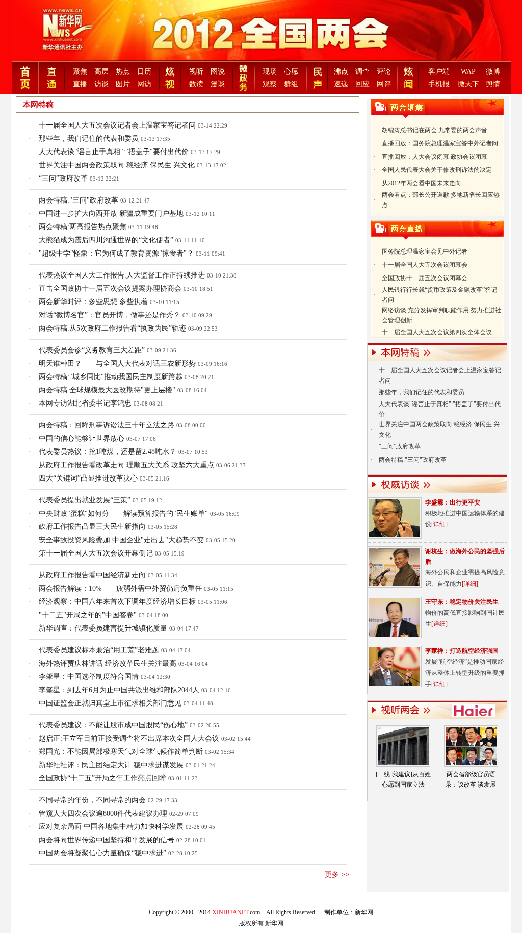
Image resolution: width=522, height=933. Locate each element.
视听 (196, 71)
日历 (144, 71)
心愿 (291, 71)
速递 (341, 84)
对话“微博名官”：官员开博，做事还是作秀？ (109, 315)
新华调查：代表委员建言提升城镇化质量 (103, 628)
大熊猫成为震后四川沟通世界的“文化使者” (106, 240)
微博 (493, 71)
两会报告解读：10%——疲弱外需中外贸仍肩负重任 (120, 588)
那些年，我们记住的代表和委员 (89, 138)
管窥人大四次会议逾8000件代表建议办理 (103, 813)
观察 (270, 84)
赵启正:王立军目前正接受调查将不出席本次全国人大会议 (130, 738)
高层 (101, 71)
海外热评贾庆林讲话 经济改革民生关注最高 (107, 663)
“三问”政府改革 (63, 178)
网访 (144, 84)
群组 (291, 84)
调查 (362, 71)
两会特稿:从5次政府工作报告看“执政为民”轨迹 (112, 328)
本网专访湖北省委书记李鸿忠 (85, 403)
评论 (384, 71)
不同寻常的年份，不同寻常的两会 (92, 800)
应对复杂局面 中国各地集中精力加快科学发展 (111, 826)
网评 (384, 84)
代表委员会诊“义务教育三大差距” (92, 350)
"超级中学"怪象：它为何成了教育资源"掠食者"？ (116, 253)
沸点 (341, 71)
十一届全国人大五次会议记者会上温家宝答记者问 (117, 125)
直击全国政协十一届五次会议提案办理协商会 (110, 288)
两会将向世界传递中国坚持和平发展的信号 (106, 840)
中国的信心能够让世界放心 (81, 438)
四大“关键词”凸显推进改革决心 (88, 478)
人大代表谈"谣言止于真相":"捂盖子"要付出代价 (114, 152)
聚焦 (80, 71)
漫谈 (218, 84)
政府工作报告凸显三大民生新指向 (92, 527)
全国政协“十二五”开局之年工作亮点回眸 (102, 778)
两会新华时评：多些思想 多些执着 (93, 302)
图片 (123, 84)
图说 (218, 71)
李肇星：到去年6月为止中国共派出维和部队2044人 (119, 690)
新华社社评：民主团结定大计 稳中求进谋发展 (111, 765)
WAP (468, 71)
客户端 (439, 71)
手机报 (439, 84)
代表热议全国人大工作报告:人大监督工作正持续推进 (122, 275)
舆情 (493, 84)
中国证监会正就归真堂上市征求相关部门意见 (110, 703)
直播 (80, 84)
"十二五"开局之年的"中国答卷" (88, 615)
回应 (362, 84)
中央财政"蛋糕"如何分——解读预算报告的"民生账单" (123, 513)
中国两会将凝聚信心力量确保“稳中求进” (102, 853)
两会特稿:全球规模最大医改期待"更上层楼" (107, 390)
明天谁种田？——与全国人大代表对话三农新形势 (117, 363)
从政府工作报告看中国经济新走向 (92, 575)
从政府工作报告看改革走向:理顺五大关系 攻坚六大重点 (126, 465)
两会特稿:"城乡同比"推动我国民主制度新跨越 (110, 377)
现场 (270, 71)
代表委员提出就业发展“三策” (84, 500)
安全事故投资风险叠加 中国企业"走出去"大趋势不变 (121, 540)
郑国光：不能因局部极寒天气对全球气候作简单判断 (121, 751)
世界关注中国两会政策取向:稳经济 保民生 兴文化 (117, 165)
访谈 (101, 84)
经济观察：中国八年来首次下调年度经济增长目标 (117, 602)
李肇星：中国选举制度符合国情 (89, 676)
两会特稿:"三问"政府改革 (78, 200)
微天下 (468, 84)
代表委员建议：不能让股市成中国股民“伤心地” (113, 725)
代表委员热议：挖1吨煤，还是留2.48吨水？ (107, 452)
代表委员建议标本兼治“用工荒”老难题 (99, 650)
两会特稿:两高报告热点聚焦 (82, 227)
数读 (196, 84)
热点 (123, 71)
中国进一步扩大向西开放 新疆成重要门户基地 (111, 213)
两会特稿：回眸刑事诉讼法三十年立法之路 (106, 425)
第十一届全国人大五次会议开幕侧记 (96, 553)
